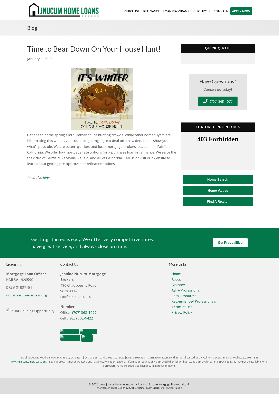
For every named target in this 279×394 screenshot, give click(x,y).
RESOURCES (201, 11)
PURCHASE (132, 11)
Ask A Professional (186, 290)
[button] (218, 101)
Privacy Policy (182, 312)
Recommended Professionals (194, 301)
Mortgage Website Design (111, 387)
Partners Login (174, 387)
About (176, 279)
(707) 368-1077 (84, 312)
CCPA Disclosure (155, 387)
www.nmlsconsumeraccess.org (29, 361)
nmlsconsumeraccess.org (26, 295)
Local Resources (184, 296)
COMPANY (221, 11)
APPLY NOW (241, 11)
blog (46, 177)
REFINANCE (151, 11)
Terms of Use (182, 307)
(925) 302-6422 (81, 318)
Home (176, 274)
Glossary (178, 285)
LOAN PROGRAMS (176, 11)
